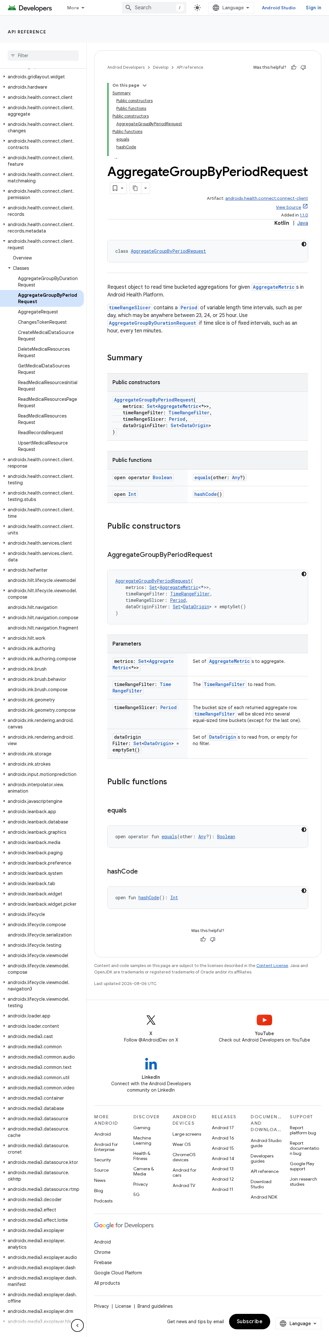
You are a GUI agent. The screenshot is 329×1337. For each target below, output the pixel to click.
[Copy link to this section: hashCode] (144, 872)
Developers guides (262, 1158)
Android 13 (223, 1169)
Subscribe (250, 1321)
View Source (288, 207)
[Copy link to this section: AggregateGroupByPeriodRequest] (218, 555)
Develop (160, 67)
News (99, 1180)
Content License (272, 965)
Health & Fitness (141, 1155)
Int (132, 494)
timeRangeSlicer (130, 307)
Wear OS (182, 1144)
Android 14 (223, 1158)
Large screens (187, 1134)
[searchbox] (43, 55)
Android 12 (223, 1179)
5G (136, 1194)
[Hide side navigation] (77, 1325)
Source (101, 1170)
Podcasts (103, 1201)
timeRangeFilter (214, 714)
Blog (98, 1190)
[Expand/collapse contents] (144, 85)
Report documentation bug (304, 1148)
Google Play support (302, 1166)
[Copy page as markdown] (135, 188)
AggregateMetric (274, 287)
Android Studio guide (266, 1143)
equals (202, 477)
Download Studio (261, 1184)
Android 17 (223, 1127)
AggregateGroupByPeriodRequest (168, 251)
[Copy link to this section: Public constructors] (187, 527)
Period (189, 307)
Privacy (140, 1184)
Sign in (313, 8)
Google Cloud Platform (118, 1273)
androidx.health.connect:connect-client (266, 198)
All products (107, 1283)
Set (151, 406)
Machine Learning (142, 1140)
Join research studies (303, 1181)
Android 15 (223, 1148)
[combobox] (154, 7)
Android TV (184, 1185)
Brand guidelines (155, 1306)
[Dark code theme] (304, 244)
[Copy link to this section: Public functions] (173, 782)
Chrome (102, 1252)
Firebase (103, 1262)
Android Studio (279, 8)
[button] (42, 77)
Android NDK (264, 1197)
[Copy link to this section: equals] (133, 811)
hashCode (205, 494)
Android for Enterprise (106, 1146)
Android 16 (223, 1138)
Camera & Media (143, 1171)
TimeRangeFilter (188, 412)
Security (102, 1160)
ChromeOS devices (184, 1157)
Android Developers (126, 67)
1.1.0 (304, 215)
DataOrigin (195, 425)
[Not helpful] (303, 67)
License (123, 1306)
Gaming (141, 1127)
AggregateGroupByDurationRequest (152, 323)
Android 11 (222, 1189)
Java (302, 223)
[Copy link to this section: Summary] (148, 358)
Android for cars (184, 1172)
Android (102, 1134)
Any (236, 477)
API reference (27, 32)
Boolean (162, 477)
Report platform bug (303, 1130)
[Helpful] (293, 67)
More (73, 8)
